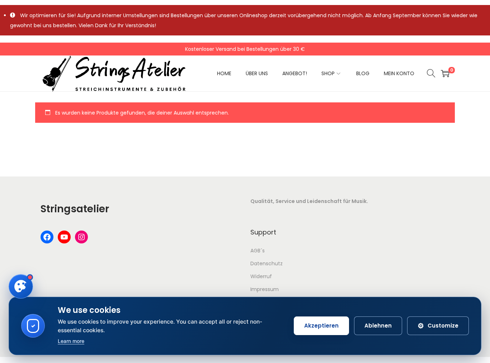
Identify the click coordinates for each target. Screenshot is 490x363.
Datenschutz (266, 263)
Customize (438, 326)
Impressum (264, 289)
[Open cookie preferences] (21, 286)
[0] (445, 73)
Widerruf (261, 276)
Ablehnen (378, 325)
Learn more (71, 341)
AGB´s (257, 250)
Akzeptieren (321, 325)
